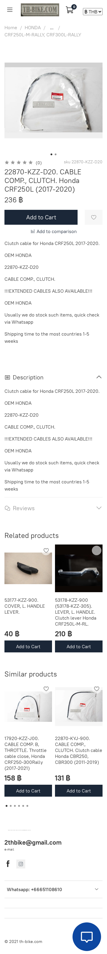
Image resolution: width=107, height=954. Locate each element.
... (52, 27)
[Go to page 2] (11, 806)
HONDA (33, 27)
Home (10, 27)
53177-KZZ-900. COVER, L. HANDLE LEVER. (24, 606)
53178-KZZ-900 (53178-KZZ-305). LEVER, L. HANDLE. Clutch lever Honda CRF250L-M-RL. (75, 612)
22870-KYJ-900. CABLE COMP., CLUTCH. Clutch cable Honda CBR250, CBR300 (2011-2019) (78, 750)
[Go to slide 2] (55, 154)
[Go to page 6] (27, 806)
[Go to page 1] (6, 806)
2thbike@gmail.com (33, 842)
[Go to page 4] (19, 806)
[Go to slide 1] (51, 154)
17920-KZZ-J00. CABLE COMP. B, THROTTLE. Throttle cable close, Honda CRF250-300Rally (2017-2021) (25, 753)
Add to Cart (28, 646)
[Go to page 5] (23, 806)
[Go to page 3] (15, 806)
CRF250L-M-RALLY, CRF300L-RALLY (42, 35)
